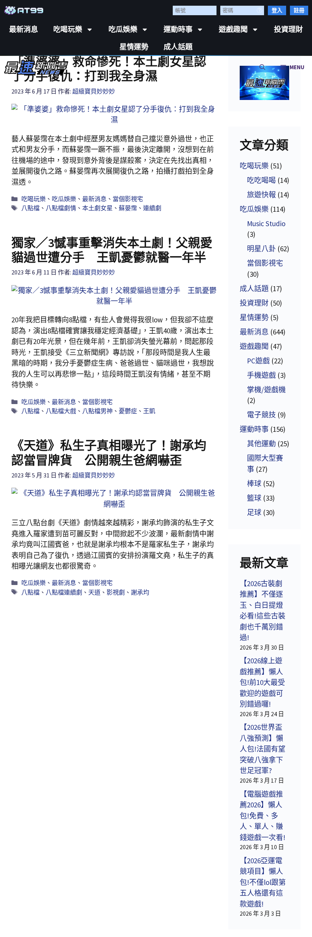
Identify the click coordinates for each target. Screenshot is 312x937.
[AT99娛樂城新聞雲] (36, 67)
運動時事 (178, 29)
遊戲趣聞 (233, 29)
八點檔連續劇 (64, 592)
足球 (254, 512)
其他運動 (261, 443)
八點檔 (30, 208)
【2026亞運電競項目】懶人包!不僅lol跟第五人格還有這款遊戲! (263, 882)
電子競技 (261, 414)
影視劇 (116, 592)
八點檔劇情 (61, 208)
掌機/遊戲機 (266, 389)
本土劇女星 (97, 208)
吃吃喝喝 (261, 180)
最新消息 (23, 29)
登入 (277, 10)
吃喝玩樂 (67, 29)
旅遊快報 (261, 194)
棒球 (254, 483)
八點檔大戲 (61, 411)
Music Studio (266, 223)
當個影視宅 (128, 199)
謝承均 (140, 592)
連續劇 (152, 208)
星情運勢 (133, 47)
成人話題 (178, 47)
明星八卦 (261, 248)
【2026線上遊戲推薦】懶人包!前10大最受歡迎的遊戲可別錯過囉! (262, 682)
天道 (94, 592)
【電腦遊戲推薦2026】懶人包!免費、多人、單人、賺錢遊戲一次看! (262, 816)
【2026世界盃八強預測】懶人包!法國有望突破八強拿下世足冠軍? (262, 749)
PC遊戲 (258, 360)
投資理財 (288, 29)
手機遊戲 (261, 375)
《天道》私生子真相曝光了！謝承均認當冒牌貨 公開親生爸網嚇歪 (108, 453)
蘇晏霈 (128, 208)
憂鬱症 (128, 411)
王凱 (149, 411)
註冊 (299, 10)
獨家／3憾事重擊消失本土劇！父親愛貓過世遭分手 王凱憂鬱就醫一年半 (111, 250)
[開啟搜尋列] (262, 67)
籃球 (254, 498)
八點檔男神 (97, 411)
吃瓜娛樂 (122, 29)
